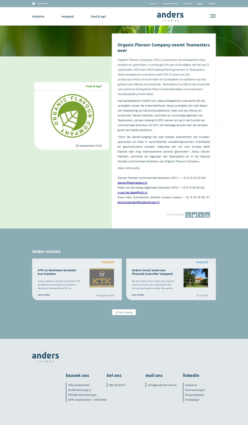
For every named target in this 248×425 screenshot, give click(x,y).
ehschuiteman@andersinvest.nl (138, 202)
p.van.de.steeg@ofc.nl (132, 192)
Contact (212, 3)
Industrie (191, 385)
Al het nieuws (124, 312)
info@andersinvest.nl (162, 385)
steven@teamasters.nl (132, 182)
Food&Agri (192, 399)
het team (187, 3)
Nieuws (200, 3)
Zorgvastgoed (194, 394)
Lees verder (44, 295)
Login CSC (153, 3)
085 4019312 (117, 385)
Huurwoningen (195, 390)
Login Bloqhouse (170, 3)
